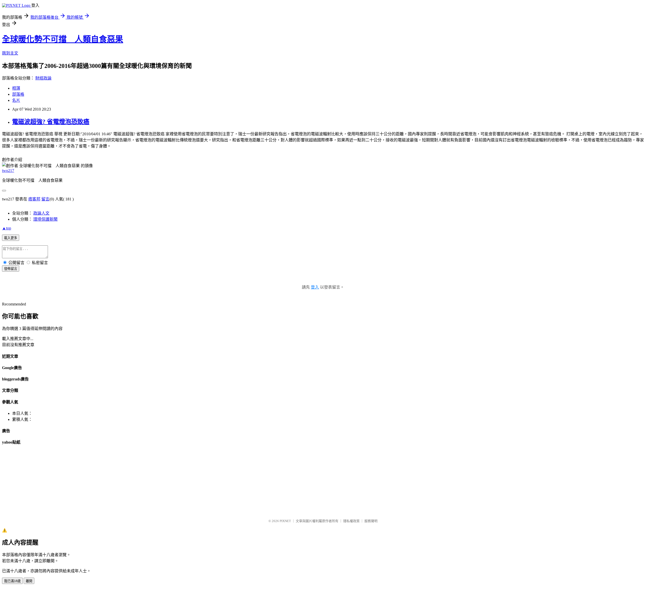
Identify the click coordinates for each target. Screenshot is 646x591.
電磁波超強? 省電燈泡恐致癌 (50, 121)
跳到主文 (10, 53)
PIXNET (285, 521)
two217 (8, 170)
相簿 (16, 88)
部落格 (18, 94)
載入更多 (10, 238)
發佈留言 (10, 269)
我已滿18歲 (12, 581)
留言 (45, 199)
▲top (6, 228)
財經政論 (43, 78)
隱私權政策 (351, 521)
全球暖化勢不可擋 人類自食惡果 (62, 39)
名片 (16, 100)
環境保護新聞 (45, 219)
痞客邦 (34, 199)
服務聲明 (371, 521)
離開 (29, 581)
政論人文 (41, 213)
